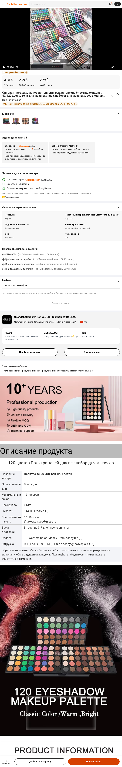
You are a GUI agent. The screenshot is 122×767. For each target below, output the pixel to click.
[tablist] (61, 61)
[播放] (4, 67)
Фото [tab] (65, 61)
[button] (15, 72)
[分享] (118, 94)
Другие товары (92, 352)
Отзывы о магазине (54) (14, 285)
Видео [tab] (56, 61)
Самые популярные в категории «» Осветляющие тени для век (42, 104)
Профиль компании (30, 352)
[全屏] (118, 67)
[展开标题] (112, 96)
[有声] (113, 67)
